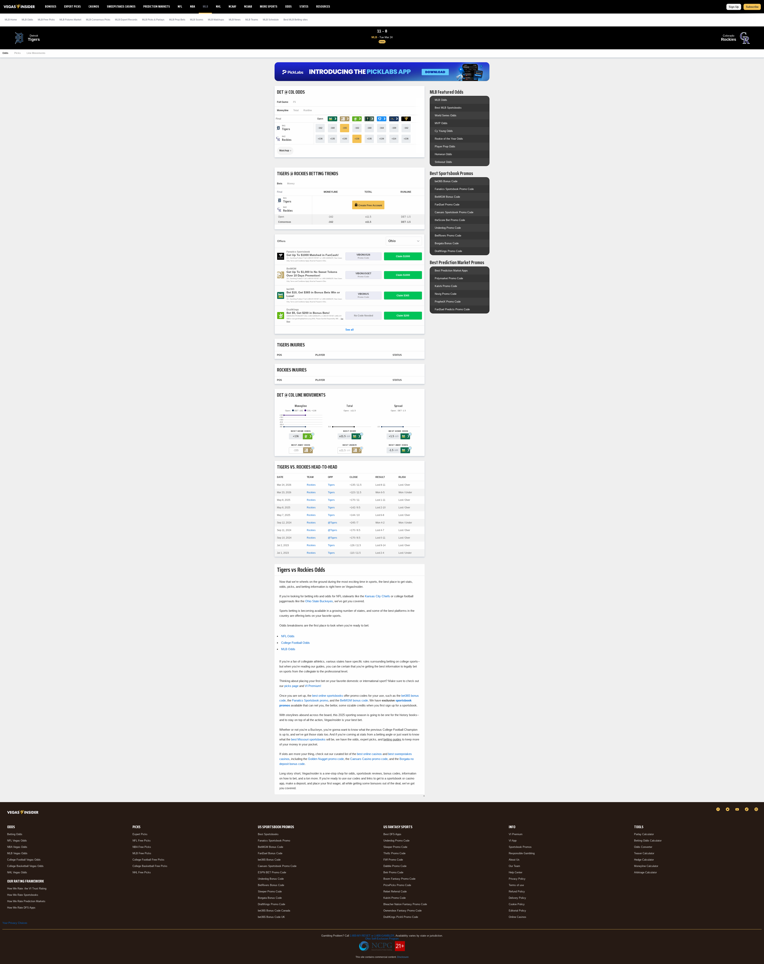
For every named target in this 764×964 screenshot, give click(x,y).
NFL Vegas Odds (17, 840)
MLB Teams (251, 19)
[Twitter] (728, 809)
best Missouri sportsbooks (308, 739)
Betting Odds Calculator (648, 840)
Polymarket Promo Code (449, 278)
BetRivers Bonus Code (271, 885)
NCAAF (232, 6)
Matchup (284, 150)
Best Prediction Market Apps (451, 270)
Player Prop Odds (445, 146)
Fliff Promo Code (393, 859)
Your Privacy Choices (14, 922)
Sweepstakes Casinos (121, 6)
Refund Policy (517, 891)
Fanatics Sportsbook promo (310, 700)
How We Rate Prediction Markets (26, 901)
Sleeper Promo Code (270, 891)
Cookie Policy (517, 904)
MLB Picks (46, 19)
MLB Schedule (271, 19)
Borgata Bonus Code (447, 243)
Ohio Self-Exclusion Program (382, 938)
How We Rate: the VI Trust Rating (26, 888)
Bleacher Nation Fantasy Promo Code (405, 904)
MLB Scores (196, 19)
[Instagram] (756, 809)
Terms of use (516, 885)
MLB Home (11, 19)
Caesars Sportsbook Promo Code (454, 212)
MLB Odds (27, 19)
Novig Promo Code (445, 293)
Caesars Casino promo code (369, 759)
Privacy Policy (517, 878)
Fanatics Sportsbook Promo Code (454, 189)
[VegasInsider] (23, 812)
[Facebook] (718, 809)
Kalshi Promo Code (446, 286)
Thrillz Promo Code (394, 853)
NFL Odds (287, 636)
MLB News (235, 19)
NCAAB (248, 6)
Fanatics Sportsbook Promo (274, 840)
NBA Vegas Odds (17, 846)
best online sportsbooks (327, 695)
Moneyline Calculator (646, 866)
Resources (323, 6)
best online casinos (369, 754)
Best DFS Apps (392, 834)
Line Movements (36, 53)
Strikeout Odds (443, 162)
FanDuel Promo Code (447, 204)
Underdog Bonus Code (271, 878)
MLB (205, 6)
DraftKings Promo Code (448, 251)
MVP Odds (441, 123)
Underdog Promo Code (448, 227)
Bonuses (50, 6)
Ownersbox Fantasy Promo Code (402, 910)
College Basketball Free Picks (150, 866)
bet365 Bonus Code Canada (274, 910)
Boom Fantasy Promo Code (399, 878)
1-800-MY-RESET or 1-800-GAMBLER (372, 935)
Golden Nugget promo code (326, 759)
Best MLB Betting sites (296, 19)
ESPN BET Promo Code (272, 872)
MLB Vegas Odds (17, 853)
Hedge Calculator (644, 859)
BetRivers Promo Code (448, 235)
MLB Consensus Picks (98, 19)
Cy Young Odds (444, 130)
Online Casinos (517, 916)
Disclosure (403, 957)
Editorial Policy (517, 910)
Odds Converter (643, 846)
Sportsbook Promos (520, 846)
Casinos (94, 6)
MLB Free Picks (142, 853)
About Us (514, 859)
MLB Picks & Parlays (153, 19)
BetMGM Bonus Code (447, 196)
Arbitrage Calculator (645, 872)
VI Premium (515, 834)
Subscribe (752, 6)
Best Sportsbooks (268, 834)
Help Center (515, 872)
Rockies (311, 484)
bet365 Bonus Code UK (271, 916)
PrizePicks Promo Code (397, 885)
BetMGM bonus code (354, 700)
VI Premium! (313, 686)
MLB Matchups (216, 19)
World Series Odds (445, 115)
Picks (17, 53)
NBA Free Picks (142, 846)
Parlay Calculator (644, 834)
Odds (288, 6)
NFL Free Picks (142, 840)
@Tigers (332, 522)
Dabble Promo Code (394, 866)
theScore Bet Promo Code (450, 220)
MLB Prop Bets (177, 19)
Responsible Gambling (522, 853)
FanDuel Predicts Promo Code (452, 309)
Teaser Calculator (644, 853)
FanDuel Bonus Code (270, 853)
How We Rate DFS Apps (21, 907)
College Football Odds (295, 642)
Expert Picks (72, 6)
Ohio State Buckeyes (319, 601)
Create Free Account (370, 205)
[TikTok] (747, 809)
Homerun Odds (443, 154)
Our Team (514, 866)
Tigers (331, 484)
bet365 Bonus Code (446, 181)
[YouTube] (737, 809)
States (303, 6)
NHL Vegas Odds (17, 872)
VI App (512, 840)
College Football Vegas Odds (24, 859)
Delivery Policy (517, 897)
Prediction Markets (156, 6)
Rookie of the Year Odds (449, 138)
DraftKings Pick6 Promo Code (400, 916)
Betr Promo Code (393, 872)
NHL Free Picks (142, 872)
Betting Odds (14, 834)
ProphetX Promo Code (448, 301)
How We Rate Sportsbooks (22, 894)
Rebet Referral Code (395, 891)
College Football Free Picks (148, 859)
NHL (218, 6)
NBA (192, 6)
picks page (291, 686)
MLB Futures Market (70, 19)
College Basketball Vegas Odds (25, 866)
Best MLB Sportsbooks (448, 107)
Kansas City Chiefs (377, 596)
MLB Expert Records (126, 19)
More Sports (268, 6)
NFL (180, 6)
